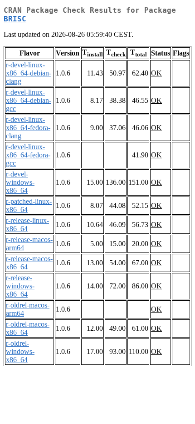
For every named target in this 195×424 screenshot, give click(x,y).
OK (156, 73)
